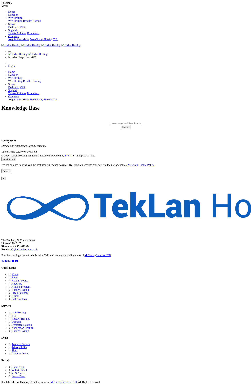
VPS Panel (17, 373)
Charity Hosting (20, 289)
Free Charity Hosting (41, 39)
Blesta (68, 155)
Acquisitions (15, 39)
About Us (16, 283)
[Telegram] (16, 261)
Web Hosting (15, 20)
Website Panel (19, 370)
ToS (55, 39)
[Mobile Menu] (9, 51)
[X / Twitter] (3, 261)
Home (15, 274)
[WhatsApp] (10, 261)
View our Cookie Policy (141, 164)
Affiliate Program (20, 286)
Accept (6, 171)
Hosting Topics (20, 280)
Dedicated (13, 27)
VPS (22, 27)
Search (125, 127)
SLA (14, 350)
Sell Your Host (19, 299)
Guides (15, 295)
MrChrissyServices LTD (98, 255)
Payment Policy (20, 353)
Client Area (18, 367)
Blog (14, 277)
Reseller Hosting (32, 20)
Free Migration (20, 292)
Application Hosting (22, 327)
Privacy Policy (19, 347)
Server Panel (18, 376)
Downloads (33, 33)
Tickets (12, 33)
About (25, 39)
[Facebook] (6, 261)
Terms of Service (21, 344)
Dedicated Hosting (22, 324)
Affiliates (21, 33)
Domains (16, 321)
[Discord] (13, 261)
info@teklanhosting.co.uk (24, 249)
